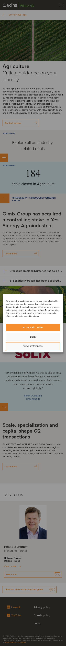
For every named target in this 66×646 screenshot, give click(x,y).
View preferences (33, 346)
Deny (33, 336)
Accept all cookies (33, 327)
